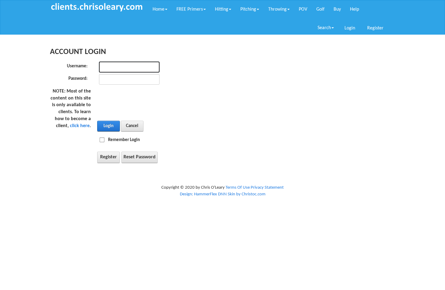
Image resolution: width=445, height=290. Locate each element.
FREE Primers (189, 9)
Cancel (132, 126)
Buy (337, 9)
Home (158, 9)
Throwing (277, 9)
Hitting (221, 9)
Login (349, 28)
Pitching (248, 9)
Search (324, 27)
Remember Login (124, 140)
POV (303, 9)
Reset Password (140, 157)
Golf (320, 9)
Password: (77, 78)
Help (354, 9)
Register (375, 28)
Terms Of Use (238, 187)
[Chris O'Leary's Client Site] (96, 7)
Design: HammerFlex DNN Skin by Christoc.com (222, 194)
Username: (77, 66)
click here (80, 125)
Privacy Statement (267, 187)
